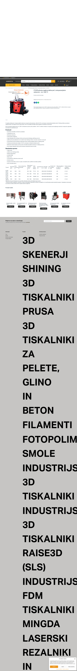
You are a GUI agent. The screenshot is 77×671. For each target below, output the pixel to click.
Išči (53, 81)
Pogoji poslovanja (42, 235)
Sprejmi (54, 666)
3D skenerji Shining (45, 255)
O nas (6, 234)
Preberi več (11, 206)
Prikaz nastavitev (71, 666)
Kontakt (7, 235)
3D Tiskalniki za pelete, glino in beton (48, 368)
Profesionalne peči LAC (47, 99)
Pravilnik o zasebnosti (42, 234)
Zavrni (63, 666)
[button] (74, 658)
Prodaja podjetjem (8, 238)
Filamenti (47, 425)
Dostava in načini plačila (9, 237)
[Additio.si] (9, 81)
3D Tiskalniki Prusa (48, 297)
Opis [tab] (7, 119)
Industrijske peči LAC (40, 99)
